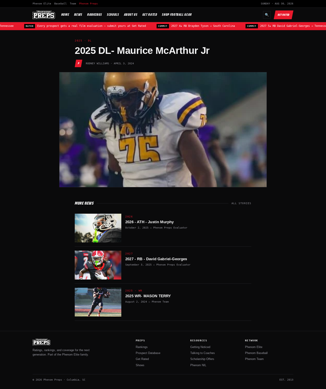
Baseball (60, 3)
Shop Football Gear (177, 14)
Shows (140, 365)
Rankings (94, 14)
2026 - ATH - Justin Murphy (149, 222)
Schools (113, 14)
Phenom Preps (88, 3)
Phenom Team (254, 359)
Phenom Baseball (256, 353)
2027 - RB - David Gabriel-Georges (156, 259)
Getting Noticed (200, 347)
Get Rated (149, 14)
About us (130, 14)
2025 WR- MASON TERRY (148, 296)
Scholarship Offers (202, 359)
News (78, 14)
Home (65, 14)
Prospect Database (148, 353)
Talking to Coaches (202, 353)
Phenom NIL (198, 365)
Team (73, 3)
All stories (241, 203)
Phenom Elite (42, 3)
